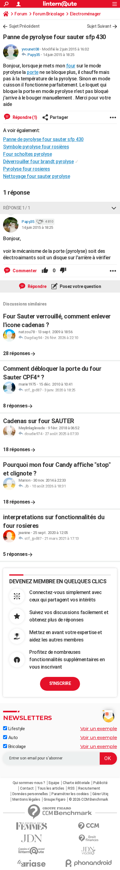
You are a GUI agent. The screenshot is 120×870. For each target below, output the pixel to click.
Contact (27, 788)
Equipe (54, 783)
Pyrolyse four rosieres (26, 169)
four (70, 66)
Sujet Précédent (24, 26)
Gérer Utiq (100, 794)
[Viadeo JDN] (88, 851)
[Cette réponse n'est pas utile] (63, 271)
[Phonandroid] (88, 863)
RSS (71, 788)
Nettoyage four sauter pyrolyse (36, 176)
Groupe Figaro (55, 799)
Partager (59, 117)
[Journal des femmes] (31, 826)
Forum (20, 13)
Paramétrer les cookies (70, 794)
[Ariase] (31, 863)
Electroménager (85, 13)
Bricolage (16, 746)
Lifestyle (16, 728)
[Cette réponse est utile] (45, 271)
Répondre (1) (24, 117)
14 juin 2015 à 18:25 (58, 54)
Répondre (36, 286)
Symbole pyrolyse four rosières (36, 147)
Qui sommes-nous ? (29, 783)
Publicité (100, 783)
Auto (12, 737)
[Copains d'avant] (31, 851)
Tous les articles (50, 788)
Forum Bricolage (48, 13)
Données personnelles (30, 794)
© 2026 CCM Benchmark (88, 799)
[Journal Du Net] (31, 838)
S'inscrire (60, 683)
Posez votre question (80, 286)
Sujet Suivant (99, 26)
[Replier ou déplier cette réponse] (114, 208)
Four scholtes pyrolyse (27, 154)
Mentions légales (26, 799)
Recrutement (89, 788)
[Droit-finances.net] (88, 838)
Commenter (24, 270)
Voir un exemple (98, 728)
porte (32, 72)
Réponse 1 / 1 (16, 207)
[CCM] (88, 826)
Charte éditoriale (76, 783)
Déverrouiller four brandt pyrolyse (38, 161)
